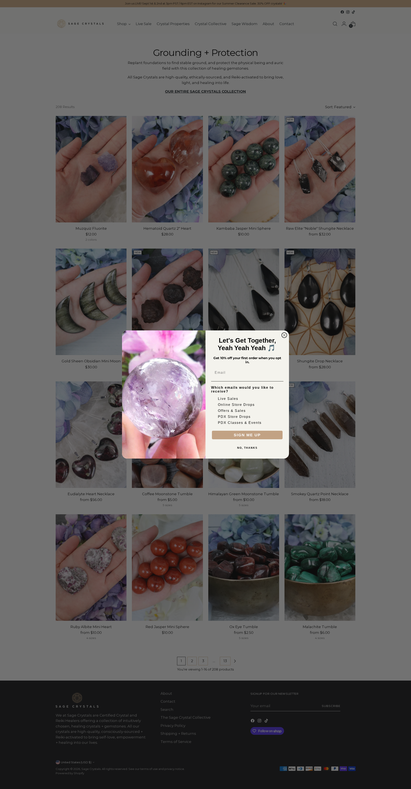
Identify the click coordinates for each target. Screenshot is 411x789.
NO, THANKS (247, 447)
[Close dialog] (284, 335)
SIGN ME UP (247, 435)
